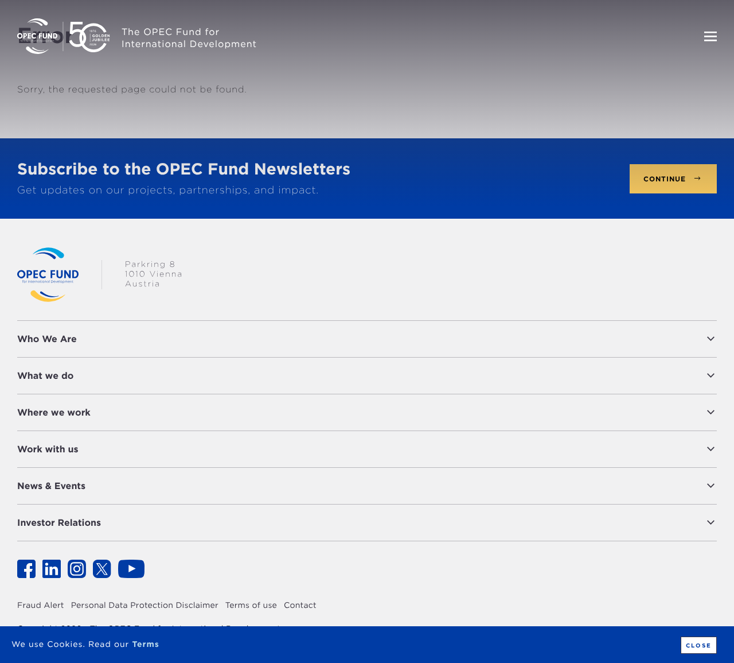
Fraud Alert (40, 605)
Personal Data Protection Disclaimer (144, 605)
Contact (300, 605)
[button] (400, 339)
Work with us (48, 449)
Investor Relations (59, 522)
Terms (145, 644)
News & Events (51, 485)
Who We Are (47, 339)
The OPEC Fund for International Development (189, 37)
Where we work (54, 412)
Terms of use (251, 605)
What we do (45, 375)
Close (699, 645)
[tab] (367, 339)
